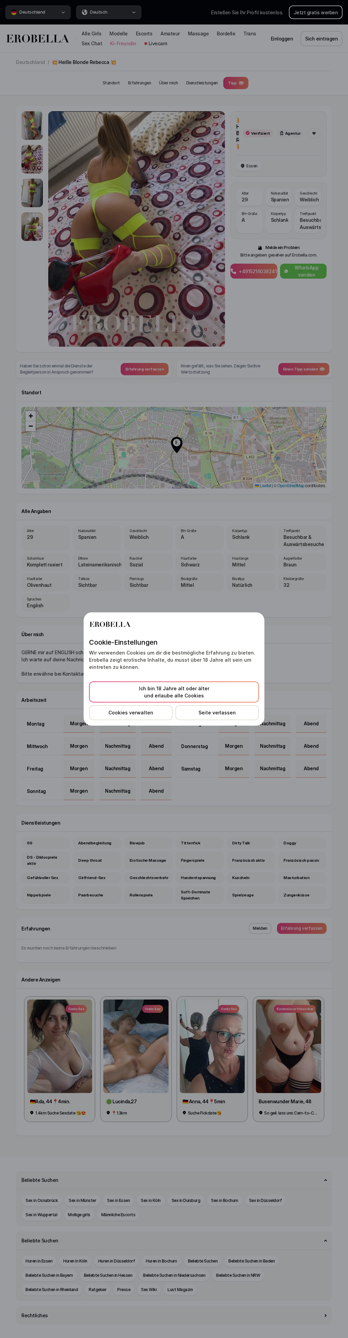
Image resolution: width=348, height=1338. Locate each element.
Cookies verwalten (130, 712)
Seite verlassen (217, 712)
